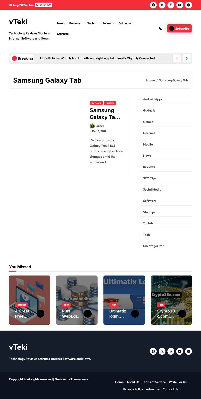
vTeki (18, 21)
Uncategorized (153, 246)
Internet (106, 23)
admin (100, 126)
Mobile (148, 144)
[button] (187, 58)
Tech (90, 23)
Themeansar (79, 379)
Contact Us (170, 389)
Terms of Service (154, 382)
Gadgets (149, 110)
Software (125, 23)
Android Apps (152, 99)
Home (119, 382)
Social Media (152, 189)
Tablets (110, 102)
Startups (62, 34)
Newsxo (60, 379)
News (61, 23)
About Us (133, 382)
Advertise (153, 389)
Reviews (74, 23)
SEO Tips (149, 178)
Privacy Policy (133, 389)
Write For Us (177, 382)
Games (148, 122)
